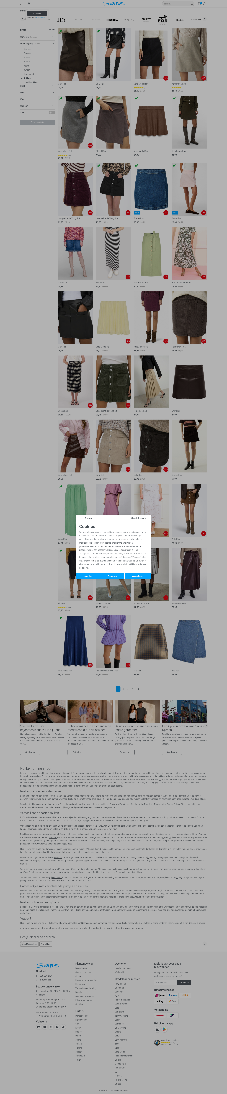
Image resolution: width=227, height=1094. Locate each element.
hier (92, 561)
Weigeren (112, 576)
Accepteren (137, 576)
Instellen (88, 576)
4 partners (123, 539)
